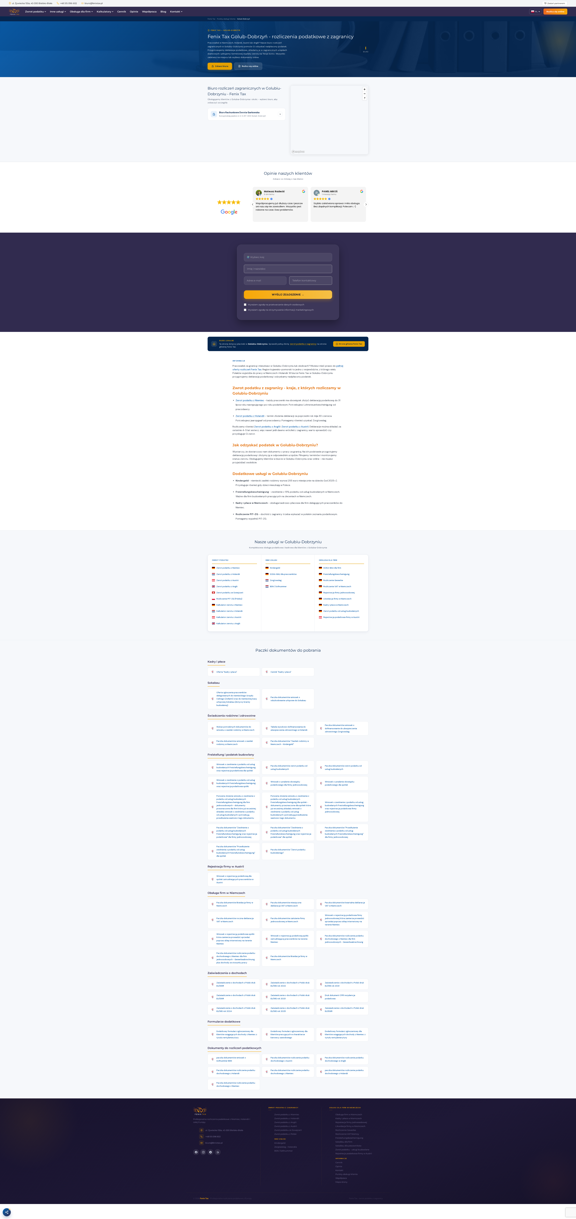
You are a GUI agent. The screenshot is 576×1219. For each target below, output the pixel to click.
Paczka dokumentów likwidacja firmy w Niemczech (234, 904)
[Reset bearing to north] (364, 98)
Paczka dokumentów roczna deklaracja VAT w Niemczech (235, 920)
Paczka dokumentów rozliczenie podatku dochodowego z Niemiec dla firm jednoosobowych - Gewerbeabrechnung (344, 938)
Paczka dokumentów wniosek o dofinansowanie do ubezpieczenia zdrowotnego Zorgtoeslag (341, 728)
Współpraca (149, 11)
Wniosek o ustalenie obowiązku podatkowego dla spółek (339, 783)
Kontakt (175, 11)
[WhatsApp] (217, 1152)
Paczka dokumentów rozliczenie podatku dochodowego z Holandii (235, 1072)
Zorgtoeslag (276, 580)
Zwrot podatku (34, 11)
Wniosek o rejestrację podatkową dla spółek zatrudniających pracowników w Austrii (235, 879)
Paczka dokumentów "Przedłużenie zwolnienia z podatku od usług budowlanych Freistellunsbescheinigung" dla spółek (235, 851)
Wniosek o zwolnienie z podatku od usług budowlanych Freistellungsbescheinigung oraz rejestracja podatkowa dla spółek (236, 767)
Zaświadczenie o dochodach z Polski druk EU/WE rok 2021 (344, 984)
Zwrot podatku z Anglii (267, 426)
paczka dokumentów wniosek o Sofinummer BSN (231, 1059)
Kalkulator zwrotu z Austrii (228, 617)
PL (536, 11)
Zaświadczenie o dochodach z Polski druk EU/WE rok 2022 (290, 984)
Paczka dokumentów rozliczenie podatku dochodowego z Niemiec (290, 1072)
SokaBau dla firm (343, 1142)
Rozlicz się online (555, 11)
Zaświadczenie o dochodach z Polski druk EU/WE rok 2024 (235, 1009)
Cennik (121, 11)
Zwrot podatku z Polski (285, 1134)
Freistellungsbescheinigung (336, 574)
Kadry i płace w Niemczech (336, 605)
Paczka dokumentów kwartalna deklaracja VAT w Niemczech (345, 904)
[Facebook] (196, 1152)
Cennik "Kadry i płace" (281, 672)
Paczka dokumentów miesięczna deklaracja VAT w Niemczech (286, 904)
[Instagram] (203, 1152)
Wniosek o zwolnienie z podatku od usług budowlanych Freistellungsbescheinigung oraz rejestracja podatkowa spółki (236, 783)
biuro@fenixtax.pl (94, 3)
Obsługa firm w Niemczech (348, 1114)
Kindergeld (275, 568)
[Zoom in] (364, 89)
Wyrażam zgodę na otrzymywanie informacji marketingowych (281, 309)
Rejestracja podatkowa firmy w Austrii (341, 617)
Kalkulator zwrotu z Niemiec (229, 605)
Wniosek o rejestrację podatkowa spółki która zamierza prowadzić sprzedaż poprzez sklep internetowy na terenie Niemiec (235, 939)
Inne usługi (57, 11)
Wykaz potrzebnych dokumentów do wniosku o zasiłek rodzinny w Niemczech (235, 728)
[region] (329, 120)
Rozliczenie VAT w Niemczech (337, 586)
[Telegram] (210, 1152)
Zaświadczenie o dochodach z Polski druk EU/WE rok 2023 (290, 997)
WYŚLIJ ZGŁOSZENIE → (288, 294)
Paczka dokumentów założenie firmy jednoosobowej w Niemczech (288, 920)
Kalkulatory (104, 11)
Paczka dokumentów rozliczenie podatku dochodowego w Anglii (344, 1059)
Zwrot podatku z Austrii (295, 426)
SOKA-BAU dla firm (332, 568)
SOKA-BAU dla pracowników (283, 574)
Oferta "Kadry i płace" (226, 672)
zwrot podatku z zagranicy (303, 344)
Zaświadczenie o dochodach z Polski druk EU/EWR (235, 984)
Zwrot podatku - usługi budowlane (352, 1149)
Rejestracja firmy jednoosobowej (339, 592)
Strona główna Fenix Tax (350, 344)
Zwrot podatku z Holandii (250, 416)
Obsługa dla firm (80, 11)
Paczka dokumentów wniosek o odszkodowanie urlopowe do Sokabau (288, 699)
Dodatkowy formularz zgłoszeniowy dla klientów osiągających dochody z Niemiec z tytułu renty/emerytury (236, 1034)
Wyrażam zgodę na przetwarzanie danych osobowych (276, 304)
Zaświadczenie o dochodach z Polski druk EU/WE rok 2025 (290, 1009)
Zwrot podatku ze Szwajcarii (229, 592)
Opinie (134, 11)
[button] (366, 204)
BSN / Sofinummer (278, 586)
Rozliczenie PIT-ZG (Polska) (229, 599)
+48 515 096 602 (68, 3)
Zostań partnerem (556, 3)
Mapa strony (341, 1182)
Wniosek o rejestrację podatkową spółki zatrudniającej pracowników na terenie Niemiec (289, 938)
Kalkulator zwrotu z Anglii (228, 623)
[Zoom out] (364, 93)
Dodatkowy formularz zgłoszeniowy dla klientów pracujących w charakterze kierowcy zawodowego (289, 1034)
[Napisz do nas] (7, 1212)
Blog (163, 11)
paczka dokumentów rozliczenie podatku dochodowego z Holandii (344, 1072)
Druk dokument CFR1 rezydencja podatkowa (340, 997)
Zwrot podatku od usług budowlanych (341, 611)
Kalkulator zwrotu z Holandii (229, 611)
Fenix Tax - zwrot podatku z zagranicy (366, 1198)
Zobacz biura (221, 66)
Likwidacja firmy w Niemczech (337, 599)
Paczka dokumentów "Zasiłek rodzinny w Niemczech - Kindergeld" (290, 743)
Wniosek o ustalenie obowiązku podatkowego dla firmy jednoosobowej (289, 783)
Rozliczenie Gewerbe (333, 580)
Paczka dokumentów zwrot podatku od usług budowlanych (289, 767)
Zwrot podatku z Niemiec (250, 400)
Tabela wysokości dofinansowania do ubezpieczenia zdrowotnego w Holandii (289, 728)
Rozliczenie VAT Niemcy (347, 1134)
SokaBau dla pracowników (348, 1145)
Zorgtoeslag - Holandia (285, 1147)
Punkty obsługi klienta (346, 1174)
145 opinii (237, 206)
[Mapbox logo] (298, 151)
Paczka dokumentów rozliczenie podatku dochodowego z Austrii (290, 1059)
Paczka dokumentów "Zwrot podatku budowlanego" (288, 851)
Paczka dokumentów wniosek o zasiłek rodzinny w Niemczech (234, 743)
